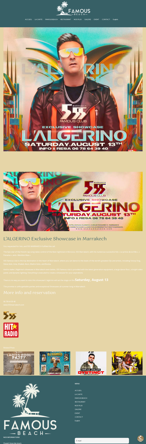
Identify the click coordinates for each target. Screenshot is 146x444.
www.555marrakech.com (13, 305)
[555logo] (10, 312)
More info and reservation (29, 292)
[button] (140, 438)
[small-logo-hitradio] (11, 323)
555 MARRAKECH (34, 246)
